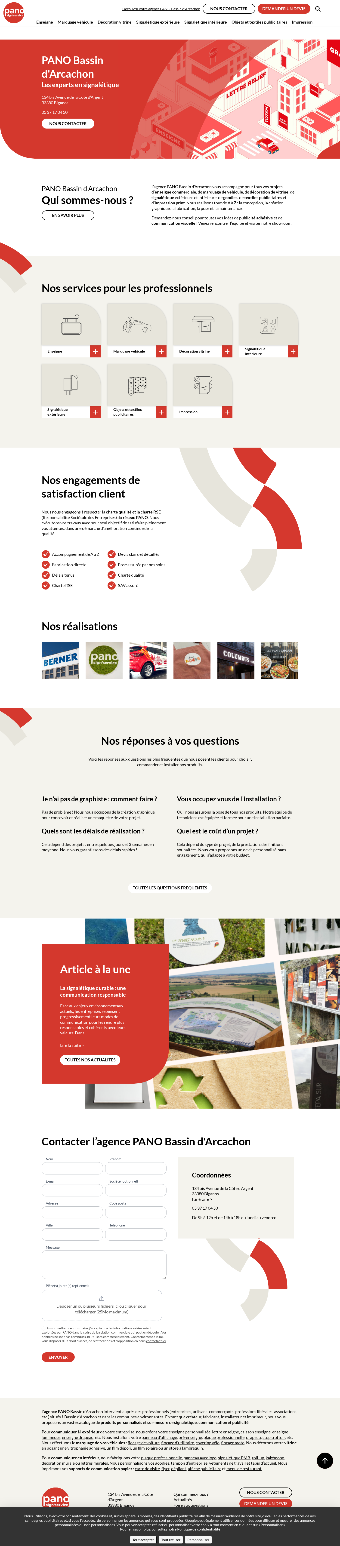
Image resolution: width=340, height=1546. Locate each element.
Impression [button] (302, 22)
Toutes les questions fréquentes (170, 887)
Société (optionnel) (123, 1181)
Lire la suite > (72, 1045)
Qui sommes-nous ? (190, 1494)
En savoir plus (68, 215)
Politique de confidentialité (198, 1529)
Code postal (118, 1203)
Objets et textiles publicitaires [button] (259, 22)
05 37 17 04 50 (55, 112)
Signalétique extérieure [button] (158, 22)
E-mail (51, 1181)
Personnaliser (198, 1539)
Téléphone (117, 1225)
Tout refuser (170, 1539)
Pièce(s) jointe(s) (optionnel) (67, 1286)
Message (53, 1247)
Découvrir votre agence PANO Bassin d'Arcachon (161, 8)
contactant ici (156, 1341)
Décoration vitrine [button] (115, 22)
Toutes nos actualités (90, 1059)
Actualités (182, 1499)
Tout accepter (143, 1539)
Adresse (52, 1203)
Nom (49, 1159)
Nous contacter (229, 8)
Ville (49, 1225)
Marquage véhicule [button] (75, 22)
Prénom (115, 1159)
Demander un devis (284, 8)
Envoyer (58, 1357)
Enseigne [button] (44, 22)
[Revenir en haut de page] (325, 1461)
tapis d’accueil (263, 1463)
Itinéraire (200, 1199)
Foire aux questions (190, 1505)
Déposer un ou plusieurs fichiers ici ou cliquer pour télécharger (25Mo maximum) (101, 1309)
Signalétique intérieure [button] (205, 22)
